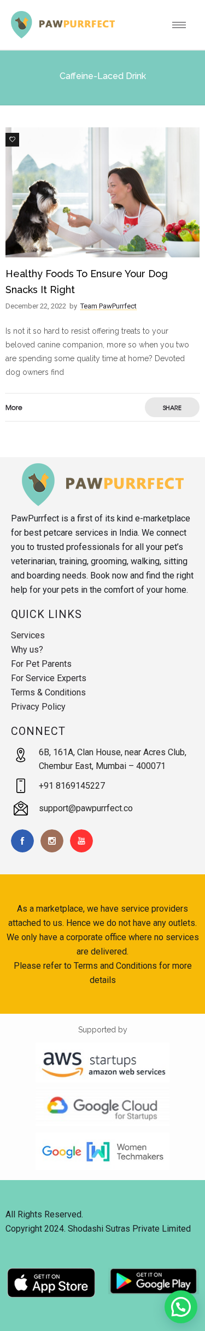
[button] (181, 1306)
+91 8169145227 (72, 785)
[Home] (63, 35)
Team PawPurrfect (108, 306)
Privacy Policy (38, 706)
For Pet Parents (41, 664)
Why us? (27, 649)
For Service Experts (48, 678)
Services (28, 635)
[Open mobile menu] (183, 25)
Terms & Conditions (48, 692)
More (13, 407)
